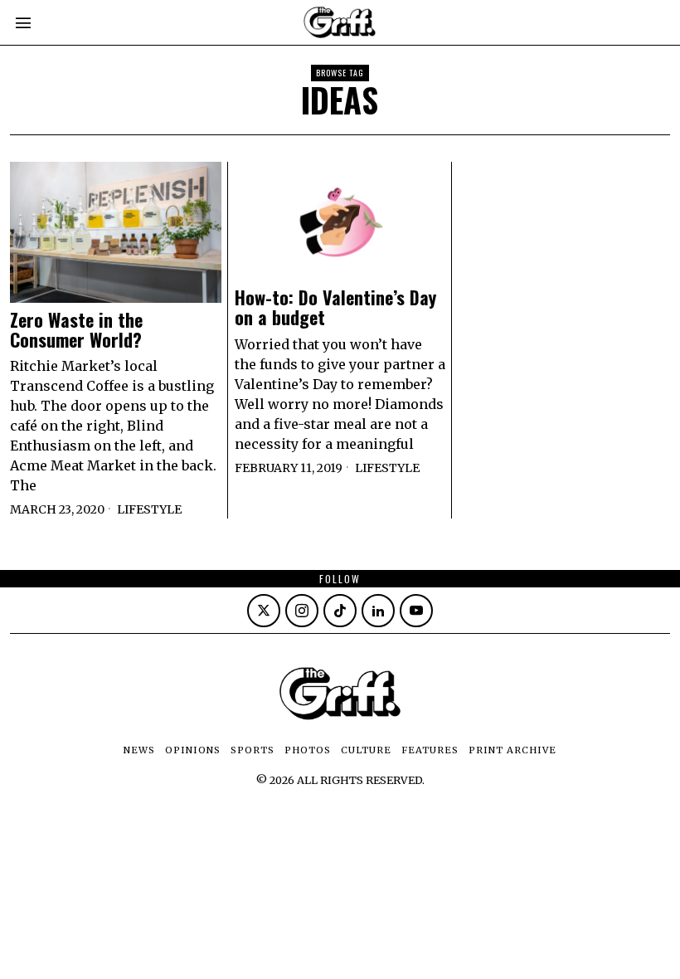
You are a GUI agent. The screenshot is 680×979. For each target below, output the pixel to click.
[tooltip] (263, 610)
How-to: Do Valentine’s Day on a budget (335, 307)
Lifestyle (149, 509)
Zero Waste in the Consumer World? (76, 329)
